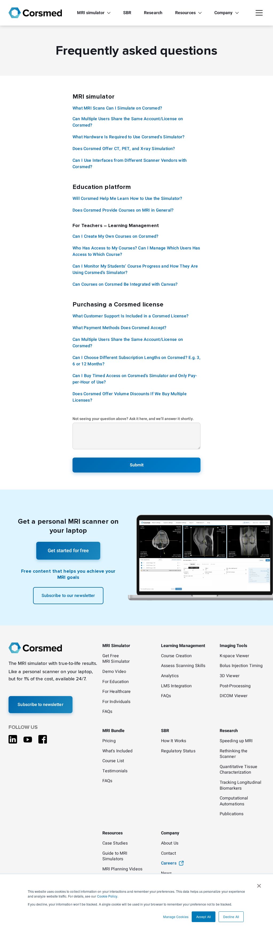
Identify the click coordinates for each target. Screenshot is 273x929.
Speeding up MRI (236, 741)
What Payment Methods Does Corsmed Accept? (119, 328)
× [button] (259, 884)
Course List (113, 761)
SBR (127, 13)
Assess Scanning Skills (183, 666)
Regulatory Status (178, 751)
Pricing (109, 741)
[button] (259, 12)
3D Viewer (229, 676)
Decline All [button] (231, 916)
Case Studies (115, 843)
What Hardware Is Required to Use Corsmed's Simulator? (128, 137)
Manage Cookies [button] (175, 916)
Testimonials (114, 771)
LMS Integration (176, 686)
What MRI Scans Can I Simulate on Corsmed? (117, 108)
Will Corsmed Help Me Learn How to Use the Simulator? (127, 198)
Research (153, 13)
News (166, 874)
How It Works (173, 741)
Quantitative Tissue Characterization (238, 769)
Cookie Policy (107, 896)
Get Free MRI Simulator (116, 659)
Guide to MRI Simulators (114, 856)
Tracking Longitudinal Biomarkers (240, 785)
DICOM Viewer (233, 696)
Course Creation (176, 656)
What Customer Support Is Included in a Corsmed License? (130, 316)
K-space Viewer (234, 656)
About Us (169, 843)
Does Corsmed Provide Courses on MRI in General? (123, 210)
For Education (115, 682)
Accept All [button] (203, 916)
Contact (168, 854)
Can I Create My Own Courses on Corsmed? (116, 236)
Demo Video (114, 672)
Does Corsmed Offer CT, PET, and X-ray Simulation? (124, 149)
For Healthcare (116, 692)
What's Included (117, 751)
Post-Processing (235, 686)
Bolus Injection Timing (241, 666)
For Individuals (116, 702)
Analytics (170, 676)
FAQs (107, 712)
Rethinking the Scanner (233, 754)
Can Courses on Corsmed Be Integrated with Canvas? (125, 284)
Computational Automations (234, 801)
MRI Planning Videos (122, 869)
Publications (231, 814)
